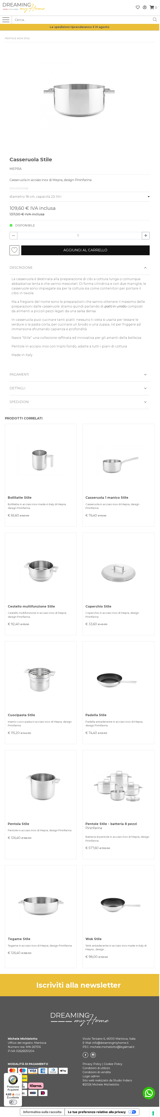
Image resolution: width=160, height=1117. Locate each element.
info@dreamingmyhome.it (110, 1043)
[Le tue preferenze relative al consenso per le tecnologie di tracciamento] (153, 1113)
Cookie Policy (113, 1064)
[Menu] (19, 1075)
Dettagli (17, 388)
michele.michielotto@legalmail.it (112, 1047)
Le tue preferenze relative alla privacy (97, 1112)
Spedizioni (19, 402)
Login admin (91, 1076)
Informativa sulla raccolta (42, 1112)
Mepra (15, 169)
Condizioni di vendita (97, 1072)
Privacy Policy (92, 1064)
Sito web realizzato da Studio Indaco (107, 1080)
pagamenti (19, 374)
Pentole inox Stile (17, 38)
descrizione (21, 268)
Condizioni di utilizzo (96, 1068)
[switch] (13, 1102)
